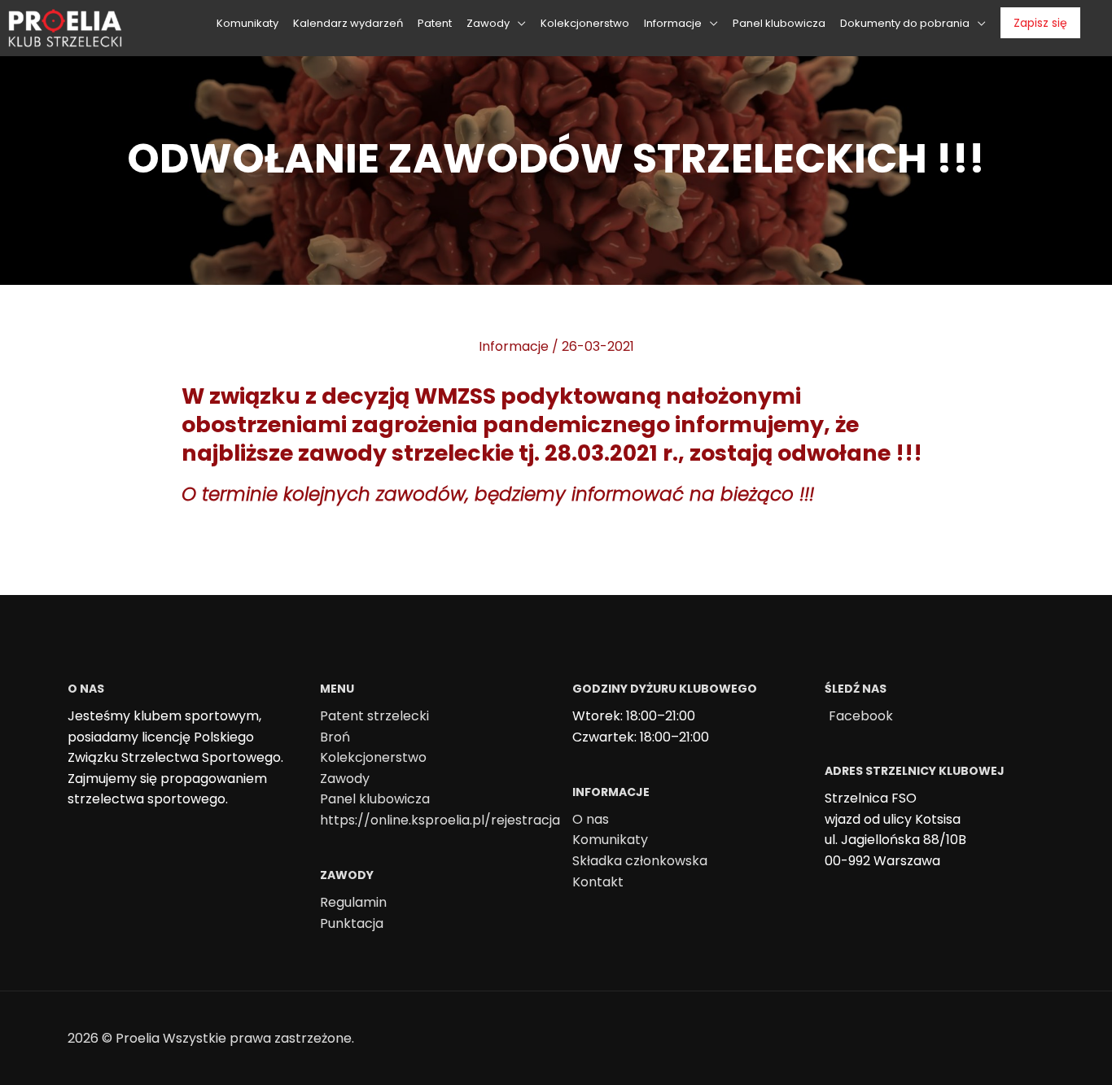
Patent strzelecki (374, 716)
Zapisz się (1040, 23)
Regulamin (353, 902)
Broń (335, 737)
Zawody (345, 778)
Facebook (861, 716)
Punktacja (351, 923)
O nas (590, 819)
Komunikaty (610, 839)
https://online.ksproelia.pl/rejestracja (440, 820)
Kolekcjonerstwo (373, 757)
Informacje (514, 346)
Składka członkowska (639, 860)
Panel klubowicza (375, 799)
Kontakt (598, 882)
